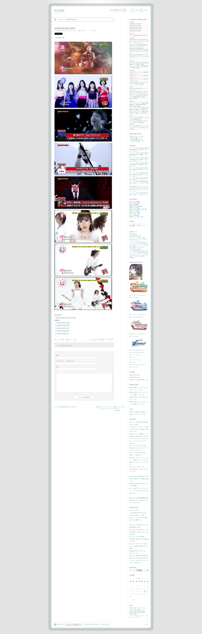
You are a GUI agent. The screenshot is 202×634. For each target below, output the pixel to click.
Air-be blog (59, 10)
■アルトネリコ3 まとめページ (137, 350)
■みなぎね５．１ (133, 213)
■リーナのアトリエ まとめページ (138, 364)
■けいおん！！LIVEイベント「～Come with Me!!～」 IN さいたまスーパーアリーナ (138, 469)
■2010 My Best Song (134, 377)
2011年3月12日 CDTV (62, 328)
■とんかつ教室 (133, 215)
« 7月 (133, 599)
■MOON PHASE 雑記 (134, 206)
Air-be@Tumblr (134, 141)
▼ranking (131, 70)
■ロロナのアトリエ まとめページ (138, 334)
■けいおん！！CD (134, 510)
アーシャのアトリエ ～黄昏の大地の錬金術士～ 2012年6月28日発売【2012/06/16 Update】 (139, 104)
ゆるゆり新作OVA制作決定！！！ (138, 48)
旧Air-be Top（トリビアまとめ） (137, 607)
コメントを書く (92, 30)
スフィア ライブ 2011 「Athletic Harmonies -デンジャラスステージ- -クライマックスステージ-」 (138, 239)
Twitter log (133, 137)
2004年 (135, 612)
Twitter (146, 10)
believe (84, 30)
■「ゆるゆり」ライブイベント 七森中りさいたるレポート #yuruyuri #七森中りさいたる (139, 429)
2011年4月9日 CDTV (62, 333)
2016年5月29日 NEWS (135, 236)
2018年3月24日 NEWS (136, 27)
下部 (139, 225)
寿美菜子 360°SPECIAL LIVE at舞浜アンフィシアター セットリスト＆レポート (138, 51)
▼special (131, 38)
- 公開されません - (65, 361)
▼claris (131, 86)
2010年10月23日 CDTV (63, 322)
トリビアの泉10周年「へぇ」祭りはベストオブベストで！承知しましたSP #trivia (139, 127)
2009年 (131, 611)
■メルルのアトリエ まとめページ (138, 295)
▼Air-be (131, 33)
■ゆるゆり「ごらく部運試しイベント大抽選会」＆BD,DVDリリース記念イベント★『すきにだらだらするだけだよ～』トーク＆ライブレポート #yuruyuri (139, 438)
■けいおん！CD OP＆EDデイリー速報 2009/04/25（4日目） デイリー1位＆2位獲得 (138, 532)
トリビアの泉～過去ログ (135, 609)
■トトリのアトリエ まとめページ (138, 314)
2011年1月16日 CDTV (62, 325)
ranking (61, 19)
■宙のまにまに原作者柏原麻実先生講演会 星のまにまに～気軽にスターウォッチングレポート (139, 500)
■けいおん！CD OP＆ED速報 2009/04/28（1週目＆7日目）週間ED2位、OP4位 (139, 539)
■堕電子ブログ (133, 207)
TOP (146, 624)
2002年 (143, 612)
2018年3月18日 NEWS (136, 29)
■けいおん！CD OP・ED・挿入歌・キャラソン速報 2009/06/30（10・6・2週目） (139, 546)
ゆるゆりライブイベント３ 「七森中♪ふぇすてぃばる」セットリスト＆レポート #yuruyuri (108, 408)
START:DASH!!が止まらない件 (67, 407)
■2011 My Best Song (134, 375)
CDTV (57, 37)
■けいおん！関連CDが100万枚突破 (138, 555)
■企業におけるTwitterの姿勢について (138, 379)
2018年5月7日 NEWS (135, 23)
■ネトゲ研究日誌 (133, 203)
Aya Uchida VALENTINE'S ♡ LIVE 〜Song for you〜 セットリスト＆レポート (139, 56)
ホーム (55, 19)
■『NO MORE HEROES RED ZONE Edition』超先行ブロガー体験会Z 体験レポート (139, 479)
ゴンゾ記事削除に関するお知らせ (138, 35)
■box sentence (133, 209)
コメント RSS (72, 339)
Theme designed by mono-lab (92, 624)
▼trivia (131, 115)
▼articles (131, 22)
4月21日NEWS (133, 234)
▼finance (131, 61)
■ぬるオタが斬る (133, 212)
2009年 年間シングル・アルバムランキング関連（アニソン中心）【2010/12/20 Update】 (138, 247)
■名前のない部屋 (133, 201)
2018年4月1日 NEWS (135, 25)
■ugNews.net (132, 204)
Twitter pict (133, 139)
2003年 (139, 612)
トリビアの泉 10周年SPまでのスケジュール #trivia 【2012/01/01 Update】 (138, 122)
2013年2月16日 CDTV (62, 317)
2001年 (131, 614)
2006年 (143, 611)
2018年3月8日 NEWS (135, 30)
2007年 (139, 611)
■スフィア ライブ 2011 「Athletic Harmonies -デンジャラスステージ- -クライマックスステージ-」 (138, 448)
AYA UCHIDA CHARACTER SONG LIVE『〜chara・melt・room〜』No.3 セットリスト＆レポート (139, 41)
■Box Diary (142, 209)
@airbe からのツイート (135, 136)
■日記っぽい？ (133, 210)
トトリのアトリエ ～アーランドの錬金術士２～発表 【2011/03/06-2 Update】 (138, 256)
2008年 (135, 611)
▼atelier (131, 101)
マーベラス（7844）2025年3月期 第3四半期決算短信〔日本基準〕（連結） (139, 149)
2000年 (135, 614)
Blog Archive (132, 570)
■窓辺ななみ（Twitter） (135, 216)
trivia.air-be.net (106, 624)
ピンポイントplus (143, 183)
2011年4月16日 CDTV (62, 330)
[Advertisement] (91, 15)
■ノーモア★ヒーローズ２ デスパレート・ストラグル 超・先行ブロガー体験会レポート (139, 491)
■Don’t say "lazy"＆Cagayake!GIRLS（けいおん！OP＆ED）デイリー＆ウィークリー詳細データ (139, 560)
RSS (137, 10)
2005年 (131, 612)
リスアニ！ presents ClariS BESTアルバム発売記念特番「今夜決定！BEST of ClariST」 (138, 97)
